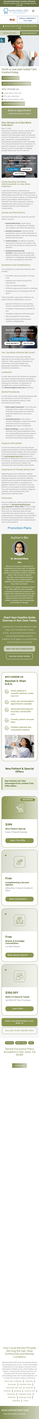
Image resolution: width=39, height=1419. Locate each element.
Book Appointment (29, 33)
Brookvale (11, 1394)
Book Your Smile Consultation (19, 649)
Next (31, 1043)
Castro (25, 1401)
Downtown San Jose (14, 1388)
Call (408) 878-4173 (10, 78)
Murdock (7, 1391)
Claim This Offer (19, 841)
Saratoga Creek (25, 1397)
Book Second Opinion (20, 955)
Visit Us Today (19, 173)
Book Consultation (19, 899)
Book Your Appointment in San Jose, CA (19, 1022)
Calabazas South (25, 1394)
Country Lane (29, 1391)
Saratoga (17, 1391)
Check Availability (12, 343)
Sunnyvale (12, 1384)
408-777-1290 (10, 33)
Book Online (26, 169)
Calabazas (16, 1401)
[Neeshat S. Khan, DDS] (16, 11)
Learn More (19, 1009)
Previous (9, 1043)
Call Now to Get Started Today (19, 1030)
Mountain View (25, 1384)
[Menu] (33, 11)
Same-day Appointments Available (16, 83)
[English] (11, 20)
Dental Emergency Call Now (27, 19)
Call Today (14, 169)
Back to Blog (21, 1043)
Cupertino (29, 1381)
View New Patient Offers (19, 656)
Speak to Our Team (20, 339)
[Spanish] (13, 20)
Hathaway (12, 1397)
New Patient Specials (13, 104)
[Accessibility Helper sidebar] (2, 40)
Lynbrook (29, 1388)
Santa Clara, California (13, 1381)
